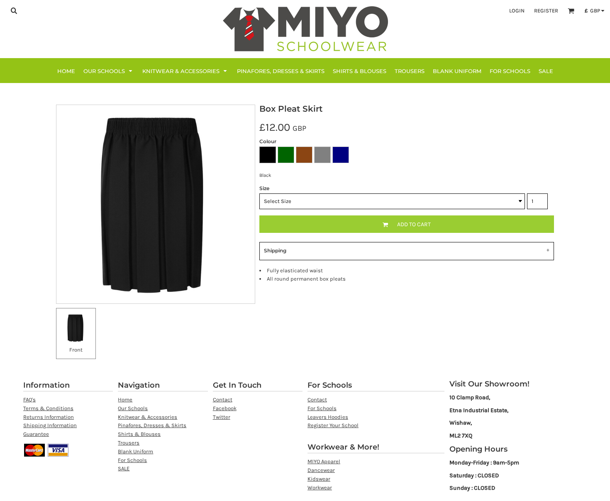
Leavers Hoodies (327, 417)
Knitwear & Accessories (147, 417)
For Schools (132, 460)
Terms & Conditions (48, 408)
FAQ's (29, 399)
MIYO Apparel (323, 461)
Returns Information (48, 417)
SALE (123, 468)
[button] (13, 10)
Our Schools (133, 408)
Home (125, 399)
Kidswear (318, 479)
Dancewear (321, 470)
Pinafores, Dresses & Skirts (152, 425)
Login (517, 10)
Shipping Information (50, 425)
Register (546, 10)
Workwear (319, 487)
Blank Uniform (135, 451)
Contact (222, 399)
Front (76, 350)
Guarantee (36, 434)
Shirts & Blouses (139, 434)
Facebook (225, 408)
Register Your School (333, 425)
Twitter (221, 417)
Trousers (128, 443)
